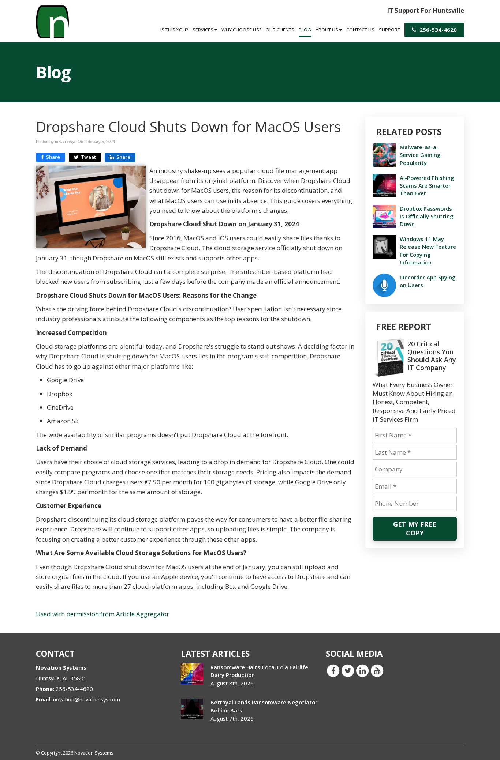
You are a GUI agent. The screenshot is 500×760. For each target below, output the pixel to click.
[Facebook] (333, 670)
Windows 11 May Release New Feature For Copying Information (428, 250)
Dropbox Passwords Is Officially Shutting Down (427, 216)
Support (389, 29)
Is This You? (174, 29)
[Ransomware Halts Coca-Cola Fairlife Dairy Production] (192, 673)
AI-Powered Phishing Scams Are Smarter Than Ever (427, 185)
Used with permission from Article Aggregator (102, 614)
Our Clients (280, 29)
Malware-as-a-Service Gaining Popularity (420, 154)
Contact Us (360, 29)
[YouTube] (377, 670)
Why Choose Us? (241, 29)
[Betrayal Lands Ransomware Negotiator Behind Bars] (192, 709)
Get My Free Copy (414, 528)
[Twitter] (347, 670)
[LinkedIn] (362, 670)
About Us (327, 29)
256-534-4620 (437, 29)
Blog (305, 29)
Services (203, 29)
